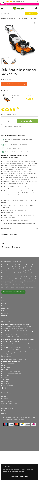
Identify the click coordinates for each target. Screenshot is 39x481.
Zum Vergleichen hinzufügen (13, 126)
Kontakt (3, 396)
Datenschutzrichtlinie (19, 419)
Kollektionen (12, 18)
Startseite (3, 18)
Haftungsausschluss (8, 419)
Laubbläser (4, 301)
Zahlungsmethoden (6, 401)
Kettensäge (4, 313)
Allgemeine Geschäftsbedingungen (26, 417)
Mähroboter (4, 316)
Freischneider (5, 303)
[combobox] (13, 13)
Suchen (31, 13)
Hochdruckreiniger (6, 311)
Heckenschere (5, 308)
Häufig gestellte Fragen (8, 406)
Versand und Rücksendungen (9, 403)
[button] (3, 121)
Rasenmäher (5, 306)
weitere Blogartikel (6, 354)
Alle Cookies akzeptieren (19, 476)
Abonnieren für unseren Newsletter (13, 292)
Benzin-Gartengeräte (22, 18)
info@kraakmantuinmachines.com (10, 371)
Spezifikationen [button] (6, 229)
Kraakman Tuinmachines (10, 417)
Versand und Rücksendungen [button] (9, 234)
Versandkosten (13, 114)
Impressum (4, 413)
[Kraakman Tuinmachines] (18, 8)
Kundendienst (5, 399)
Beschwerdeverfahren (7, 408)
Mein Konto (4, 411)
